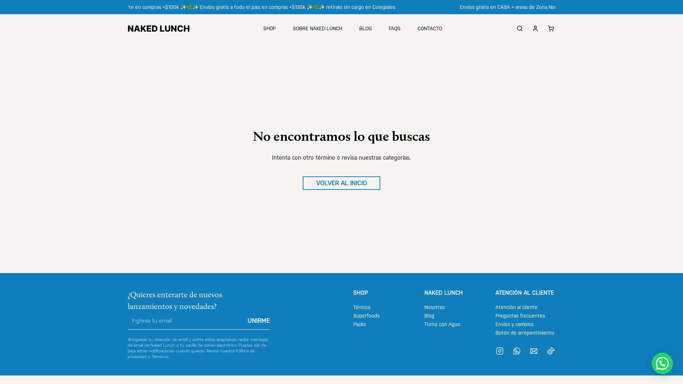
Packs (359, 324)
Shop (269, 28)
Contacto (430, 28)
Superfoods (366, 316)
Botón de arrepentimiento (525, 333)
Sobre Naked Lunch (317, 28)
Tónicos (361, 307)
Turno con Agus (442, 324)
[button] (662, 363)
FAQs (395, 28)
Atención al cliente (517, 307)
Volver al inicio (341, 183)
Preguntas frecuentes (520, 316)
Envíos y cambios (515, 324)
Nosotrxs (434, 307)
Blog (365, 28)
